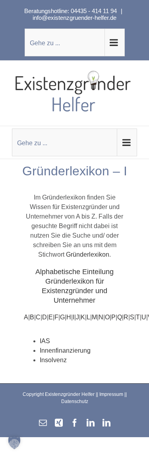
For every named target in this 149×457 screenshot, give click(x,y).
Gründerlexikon (87, 254)
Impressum (111, 394)
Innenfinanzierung (65, 350)
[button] (14, 442)
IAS (45, 341)
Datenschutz (74, 401)
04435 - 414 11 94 (94, 11)
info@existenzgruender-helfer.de (74, 17)
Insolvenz (53, 360)
